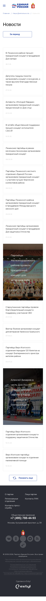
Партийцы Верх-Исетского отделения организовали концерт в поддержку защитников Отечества (22, 435)
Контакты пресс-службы (12, 506)
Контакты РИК (31, 499)
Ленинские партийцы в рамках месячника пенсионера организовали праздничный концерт (23, 151)
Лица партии (31, 494)
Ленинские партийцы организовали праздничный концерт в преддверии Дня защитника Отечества (23, 229)
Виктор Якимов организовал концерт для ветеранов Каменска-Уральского (23, 330)
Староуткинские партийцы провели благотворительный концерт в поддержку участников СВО (22, 310)
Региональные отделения (11, 500)
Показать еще (26, 478)
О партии (9, 494)
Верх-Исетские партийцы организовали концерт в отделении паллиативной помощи (22, 458)
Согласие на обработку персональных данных (23, 573)
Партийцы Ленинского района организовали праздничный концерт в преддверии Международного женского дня (22, 204)
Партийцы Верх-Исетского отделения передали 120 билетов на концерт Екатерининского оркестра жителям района (23, 351)
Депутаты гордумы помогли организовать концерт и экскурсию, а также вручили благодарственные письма (23, 80)
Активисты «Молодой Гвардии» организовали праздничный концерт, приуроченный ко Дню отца (23, 105)
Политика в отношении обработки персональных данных (23, 570)
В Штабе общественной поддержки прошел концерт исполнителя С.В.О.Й (23, 128)
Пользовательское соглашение (23, 564)
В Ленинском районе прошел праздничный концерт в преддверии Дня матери (23, 56)
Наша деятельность (21, 13)
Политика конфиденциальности (23, 567)
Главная (6, 13)
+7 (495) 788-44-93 (23, 518)
